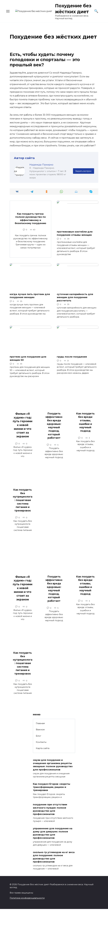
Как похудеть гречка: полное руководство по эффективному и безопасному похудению (30, 218)
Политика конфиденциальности (27, 898)
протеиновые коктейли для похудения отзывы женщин (75, 233)
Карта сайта (42, 748)
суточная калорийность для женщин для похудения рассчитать (75, 297)
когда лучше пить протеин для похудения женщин (30, 296)
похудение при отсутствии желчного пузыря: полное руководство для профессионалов (50, 809)
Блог (38, 735)
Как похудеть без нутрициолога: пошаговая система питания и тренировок (22, 500)
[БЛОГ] (77, 226)
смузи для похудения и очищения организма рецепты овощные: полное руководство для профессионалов (53, 765)
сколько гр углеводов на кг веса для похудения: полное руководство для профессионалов (54, 857)
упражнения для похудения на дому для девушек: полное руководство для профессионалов (52, 833)
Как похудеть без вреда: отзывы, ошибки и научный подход (85, 422)
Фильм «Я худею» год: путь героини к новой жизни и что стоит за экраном (22, 425)
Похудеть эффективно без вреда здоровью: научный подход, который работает (53, 425)
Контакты (41, 742)
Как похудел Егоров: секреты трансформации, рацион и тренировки (51, 787)
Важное (40, 729)
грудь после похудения (72, 356)
